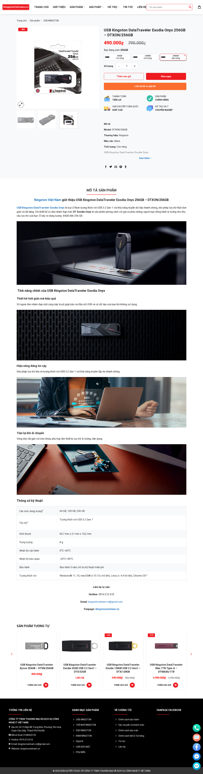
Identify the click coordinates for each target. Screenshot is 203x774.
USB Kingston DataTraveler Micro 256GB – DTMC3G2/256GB (124, 668)
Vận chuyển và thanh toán (131, 725)
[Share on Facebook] (106, 167)
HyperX (79, 741)
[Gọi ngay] (197, 728)
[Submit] (190, 7)
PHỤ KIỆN (80, 752)
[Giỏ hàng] (199, 7)
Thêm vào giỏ (124, 76)
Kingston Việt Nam (47, 200)
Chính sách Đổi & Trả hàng (131, 736)
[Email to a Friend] (116, 167)
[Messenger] (197, 757)
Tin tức (128, 7)
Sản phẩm (76, 7)
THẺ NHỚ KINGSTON (86, 725)
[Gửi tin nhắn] (197, 738)
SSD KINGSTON (83, 730)
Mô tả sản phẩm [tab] (101, 190)
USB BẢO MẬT (83, 746)
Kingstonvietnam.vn (107, 609)
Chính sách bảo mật (128, 730)
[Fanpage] (197, 747)
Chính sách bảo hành (128, 719)
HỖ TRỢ (112, 7)
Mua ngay (166, 76)
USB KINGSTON (51, 20)
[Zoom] (21, 105)
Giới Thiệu (59, 7)
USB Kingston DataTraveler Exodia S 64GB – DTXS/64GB (81, 666)
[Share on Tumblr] (125, 167)
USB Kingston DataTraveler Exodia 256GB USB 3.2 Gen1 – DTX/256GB (37, 668)
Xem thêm (144, 158)
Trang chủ (41, 7)
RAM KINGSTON (84, 736)
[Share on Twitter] (110, 167)
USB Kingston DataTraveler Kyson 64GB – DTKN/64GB (167, 666)
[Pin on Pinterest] (120, 167)
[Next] (93, 67)
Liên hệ (141, 7)
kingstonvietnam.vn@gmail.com (105, 601)
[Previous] (22, 67)
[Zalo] (197, 766)
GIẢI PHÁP (95, 7)
